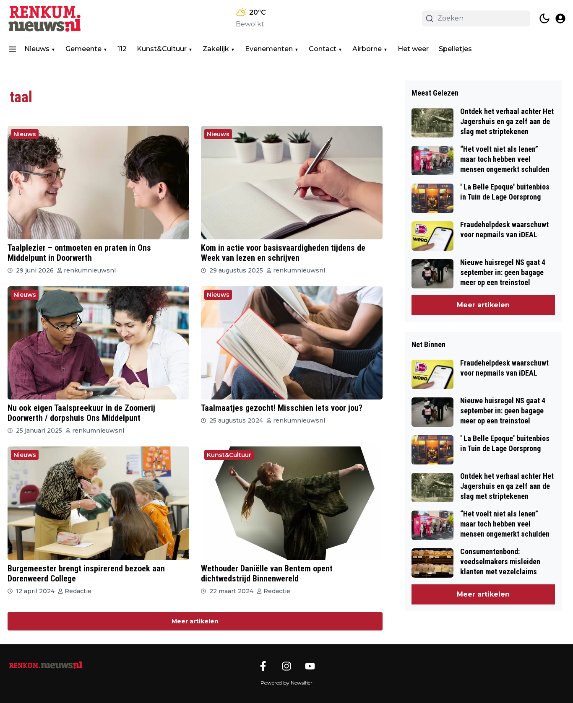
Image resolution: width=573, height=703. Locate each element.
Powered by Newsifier (286, 683)
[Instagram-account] (286, 666)
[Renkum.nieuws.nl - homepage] (45, 18)
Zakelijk (216, 49)
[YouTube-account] (310, 666)
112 (122, 49)
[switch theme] (544, 18)
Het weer (413, 49)
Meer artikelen (195, 621)
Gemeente (83, 49)
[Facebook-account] (263, 666)
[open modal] (560, 18)
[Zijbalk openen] (13, 49)
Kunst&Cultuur (162, 49)
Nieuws (36, 49)
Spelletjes (455, 49)
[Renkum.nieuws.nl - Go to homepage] (45, 665)
